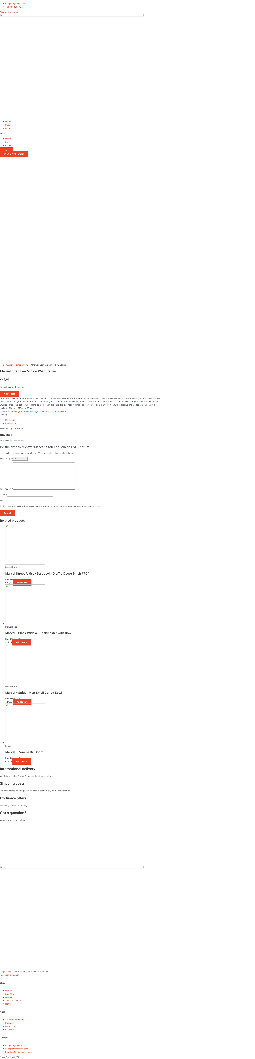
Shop (7, 125)
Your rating (6, 458)
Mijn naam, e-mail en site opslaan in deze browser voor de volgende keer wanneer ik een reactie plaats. (52, 506)
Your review (6, 489)
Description (10, 420)
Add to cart (9, 394)
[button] (127, 133)
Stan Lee (62, 411)
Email (3, 500)
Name (3, 494)
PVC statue (51, 411)
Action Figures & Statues (19, 365)
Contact (9, 128)
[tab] (85, 420)
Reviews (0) (10, 423)
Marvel (42, 411)
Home (8, 121)
